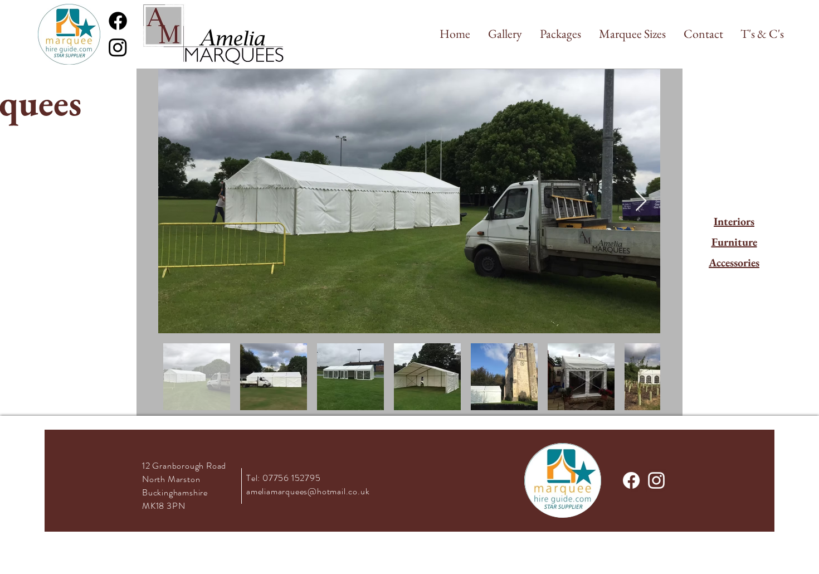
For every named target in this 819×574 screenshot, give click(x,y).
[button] (505, 34)
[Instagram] (118, 47)
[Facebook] (118, 21)
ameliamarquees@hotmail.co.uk (307, 491)
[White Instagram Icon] (656, 480)
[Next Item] (641, 201)
